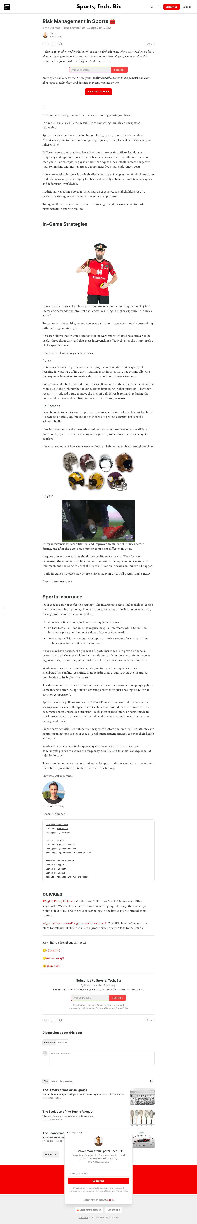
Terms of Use (113, 1187)
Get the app (113, 1209)
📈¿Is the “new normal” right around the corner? (74, 923)
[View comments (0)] (53, 44)
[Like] (45, 44)
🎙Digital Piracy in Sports (58, 901)
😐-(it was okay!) (53, 958)
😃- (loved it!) (51, 950)
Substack (83, 1217)
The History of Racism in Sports (64, 1090)
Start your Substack (90, 1209)
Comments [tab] (49, 1042)
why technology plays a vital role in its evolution (68, 1115)
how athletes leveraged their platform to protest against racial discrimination (83, 1094)
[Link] (38, 224)
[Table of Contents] (3, 612)
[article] (98, 1096)
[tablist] (55, 1042)
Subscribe (171, 6)
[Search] (152, 7)
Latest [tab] (54, 1081)
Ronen (53, 34)
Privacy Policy (122, 1191)
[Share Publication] (159, 7)
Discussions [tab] (66, 1081)
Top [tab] (46, 1081)
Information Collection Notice (97, 1191)
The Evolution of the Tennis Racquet (67, 1111)
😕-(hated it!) (51, 966)
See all (48, 1154)
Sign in (187, 6)
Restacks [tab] (62, 1042)
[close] (128, 1137)
